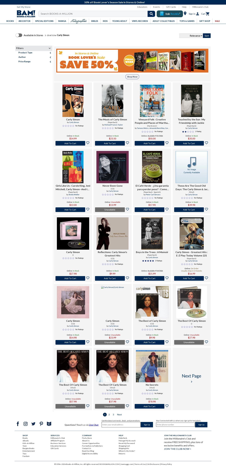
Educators (142, 7)
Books (25, 438)
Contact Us (86, 448)
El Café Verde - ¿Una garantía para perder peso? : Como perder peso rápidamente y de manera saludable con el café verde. (152, 187)
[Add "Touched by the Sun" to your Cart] (191, 143)
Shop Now (132, 76)
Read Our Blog (88, 451)
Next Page (191, 378)
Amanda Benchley (156, 128)
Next (119, 414)
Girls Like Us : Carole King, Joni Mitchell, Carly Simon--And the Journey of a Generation (73, 187)
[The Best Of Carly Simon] (191, 302)
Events (156, 7)
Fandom (26, 456)
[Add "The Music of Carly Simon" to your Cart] (112, 143)
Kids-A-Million (28, 443)
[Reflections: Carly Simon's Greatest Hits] (112, 233)
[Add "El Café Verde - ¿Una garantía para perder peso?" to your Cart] (152, 209)
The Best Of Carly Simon (192, 320)
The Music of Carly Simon (112, 119)
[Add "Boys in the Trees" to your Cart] (152, 278)
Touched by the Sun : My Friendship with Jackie (191, 121)
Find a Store (87, 438)
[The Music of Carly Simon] (112, 101)
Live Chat (94, 424)
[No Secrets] (152, 366)
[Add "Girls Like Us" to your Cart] (73, 209)
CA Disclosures (153, 464)
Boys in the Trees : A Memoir (152, 252)
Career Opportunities (91, 443)
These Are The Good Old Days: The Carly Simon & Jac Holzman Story (192, 187)
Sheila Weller (74, 194)
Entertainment (29, 451)
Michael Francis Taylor (113, 125)
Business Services (58, 443)
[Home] (25, 13)
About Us (86, 440)
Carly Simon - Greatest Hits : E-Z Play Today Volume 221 (191, 254)
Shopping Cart (124, 446)
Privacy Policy (166, 464)
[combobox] (98, 14)
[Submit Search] (151, 14)
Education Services (58, 446)
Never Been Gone (113, 185)
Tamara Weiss (143, 128)
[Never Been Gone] (112, 167)
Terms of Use (140, 464)
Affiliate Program (58, 440)
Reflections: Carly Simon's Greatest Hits (112, 254)
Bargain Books (28, 448)
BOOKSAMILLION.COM (109, 464)
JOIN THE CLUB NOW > (177, 448)
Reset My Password (127, 443)
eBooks (26, 440)
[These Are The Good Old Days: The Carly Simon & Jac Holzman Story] (191, 167)
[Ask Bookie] (170, 13)
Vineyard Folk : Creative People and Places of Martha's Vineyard (152, 121)
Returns (122, 453)
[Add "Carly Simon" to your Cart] (73, 143)
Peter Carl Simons (153, 194)
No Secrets (152, 384)
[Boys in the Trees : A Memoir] (152, 233)
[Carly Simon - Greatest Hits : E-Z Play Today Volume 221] (192, 233)
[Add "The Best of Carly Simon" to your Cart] (152, 342)
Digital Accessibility (90, 453)
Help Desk (123, 438)
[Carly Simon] (73, 101)
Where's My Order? (127, 451)
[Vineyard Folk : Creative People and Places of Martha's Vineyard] (152, 101)
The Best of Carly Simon (152, 320)
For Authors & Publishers (92, 446)
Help (184, 7)
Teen (25, 446)
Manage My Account (127, 440)
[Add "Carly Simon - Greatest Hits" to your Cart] (191, 278)
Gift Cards (171, 7)
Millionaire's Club (200, 7)
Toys (24, 453)
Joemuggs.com (127, 464)
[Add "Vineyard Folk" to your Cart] (152, 143)
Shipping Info (124, 448)
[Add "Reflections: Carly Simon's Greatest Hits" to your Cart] (112, 278)
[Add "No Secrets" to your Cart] (152, 406)
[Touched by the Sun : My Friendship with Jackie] (191, 101)
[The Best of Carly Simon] (152, 302)
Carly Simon (73, 119)
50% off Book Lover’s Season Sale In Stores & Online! (114, 2)
